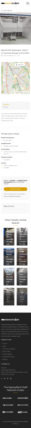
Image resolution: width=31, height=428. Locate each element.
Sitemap (4, 359)
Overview (6, 104)
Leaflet (12, 92)
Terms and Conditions (8, 349)
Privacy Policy (6, 351)
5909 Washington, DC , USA (11, 55)
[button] (4, 77)
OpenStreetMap (19, 92)
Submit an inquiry (15, 189)
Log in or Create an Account (12, 196)
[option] (15, 29)
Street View (21, 64)
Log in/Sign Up (7, 10)
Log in (4, 346)
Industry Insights (7, 354)
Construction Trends (8, 357)
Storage (5, 107)
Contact (4, 343)
